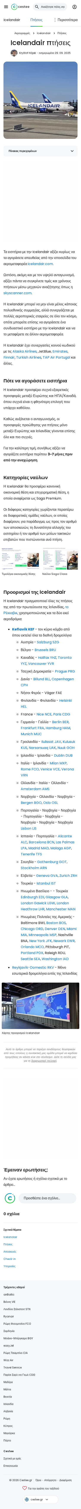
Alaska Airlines (25, 351)
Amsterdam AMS (35, 788)
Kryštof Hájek (27, 53)
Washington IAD (55, 958)
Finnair (9, 357)
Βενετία (7, 1396)
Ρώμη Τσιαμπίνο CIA (15, 1353)
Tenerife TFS (31, 854)
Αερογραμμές (22, 33)
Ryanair (8, 1316)
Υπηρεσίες (9, 1266)
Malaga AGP (60, 848)
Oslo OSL (50, 802)
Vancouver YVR (41, 663)
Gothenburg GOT (52, 861)
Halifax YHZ (47, 657)
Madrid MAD (38, 848)
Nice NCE (44, 714)
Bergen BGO (31, 802)
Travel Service (12, 1367)
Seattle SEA (30, 958)
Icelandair (11, 19)
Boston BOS (56, 922)
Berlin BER (60, 722)
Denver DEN (55, 928)
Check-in (9, 1259)
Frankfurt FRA (32, 728)
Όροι (38, 1480)
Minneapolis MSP (43, 934)
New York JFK (40, 940)
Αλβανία (8, 1411)
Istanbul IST (46, 883)
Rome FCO (30, 769)
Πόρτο (7, 1440)
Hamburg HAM (58, 728)
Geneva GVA (47, 875)
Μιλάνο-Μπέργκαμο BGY (18, 1338)
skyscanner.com (17, 293)
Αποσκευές (9, 1251)
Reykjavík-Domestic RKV (33, 967)
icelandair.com (40, 263)
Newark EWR (64, 940)
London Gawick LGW (38, 903)
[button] (6, 6)
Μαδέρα (8, 1382)
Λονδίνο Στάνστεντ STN (16, 1309)
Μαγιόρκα (9, 1433)
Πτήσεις (36, 19)
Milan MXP (58, 763)
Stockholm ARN (34, 867)
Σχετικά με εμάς (12, 1458)
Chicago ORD (32, 928)
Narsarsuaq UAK (42, 747)
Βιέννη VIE (9, 1302)
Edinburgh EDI (32, 897)
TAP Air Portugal (56, 357)
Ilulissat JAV (51, 741)
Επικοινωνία (10, 1466)
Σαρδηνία (8, 1331)
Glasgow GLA (57, 897)
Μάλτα (7, 1389)
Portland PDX (32, 952)
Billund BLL (41, 679)
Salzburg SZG (48, 642)
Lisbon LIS (29, 828)
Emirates (60, 351)
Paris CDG (61, 714)
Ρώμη (6, 1418)
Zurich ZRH (68, 875)
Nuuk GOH (66, 747)
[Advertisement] (40, 202)
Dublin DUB (63, 755)
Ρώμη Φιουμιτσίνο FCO (17, 1324)
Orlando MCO (32, 946)
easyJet (8, 1345)
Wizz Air (8, 1360)
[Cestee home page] (20, 7)
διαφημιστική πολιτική (44, 1061)
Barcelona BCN (41, 842)
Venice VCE (50, 769)
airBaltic (8, 1294)
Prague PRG (65, 671)
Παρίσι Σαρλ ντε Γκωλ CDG (19, 1375)
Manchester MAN (60, 909)
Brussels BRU (45, 649)
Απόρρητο (50, 1480)
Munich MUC (31, 734)
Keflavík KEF (23, 629)
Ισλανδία (8, 1404)
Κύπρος (8, 1426)
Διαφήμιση (65, 1480)
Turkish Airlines (28, 357)
